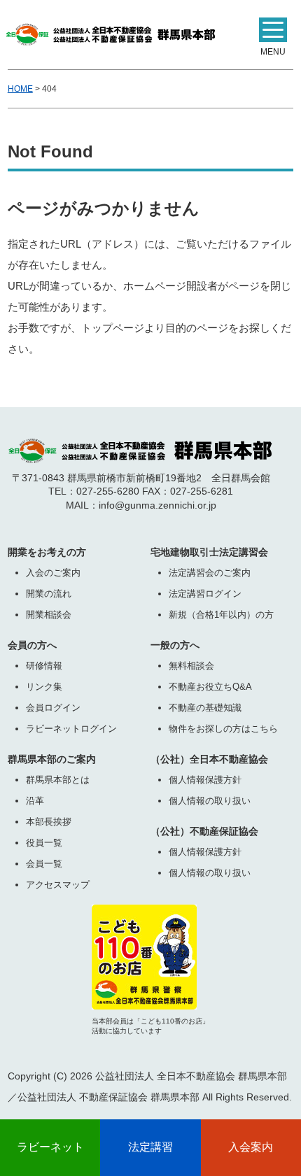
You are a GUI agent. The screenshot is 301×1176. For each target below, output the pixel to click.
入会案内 (250, 1147)
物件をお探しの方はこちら (223, 728)
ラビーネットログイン (71, 728)
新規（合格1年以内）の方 (221, 614)
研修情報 (44, 665)
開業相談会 (48, 614)
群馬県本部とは (58, 779)
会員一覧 (44, 863)
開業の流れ (48, 593)
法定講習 (150, 1147)
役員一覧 (44, 842)
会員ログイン (53, 707)
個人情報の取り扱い (210, 800)
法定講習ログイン (205, 593)
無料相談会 (191, 665)
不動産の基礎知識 (205, 707)
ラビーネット (50, 1147)
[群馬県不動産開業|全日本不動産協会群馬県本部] (111, 31)
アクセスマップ (58, 884)
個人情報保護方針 (205, 779)
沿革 (35, 800)
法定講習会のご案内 (210, 572)
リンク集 (44, 686)
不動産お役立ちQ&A (210, 686)
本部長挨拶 (48, 821)
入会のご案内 (53, 572)
